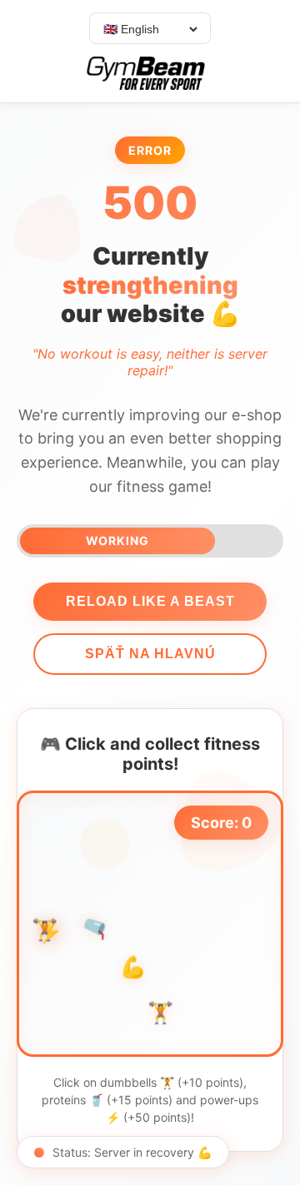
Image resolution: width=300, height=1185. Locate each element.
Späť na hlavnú (150, 654)
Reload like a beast (150, 601)
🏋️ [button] (160, 1012)
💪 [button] (133, 966)
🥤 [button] (96, 927)
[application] (150, 924)
